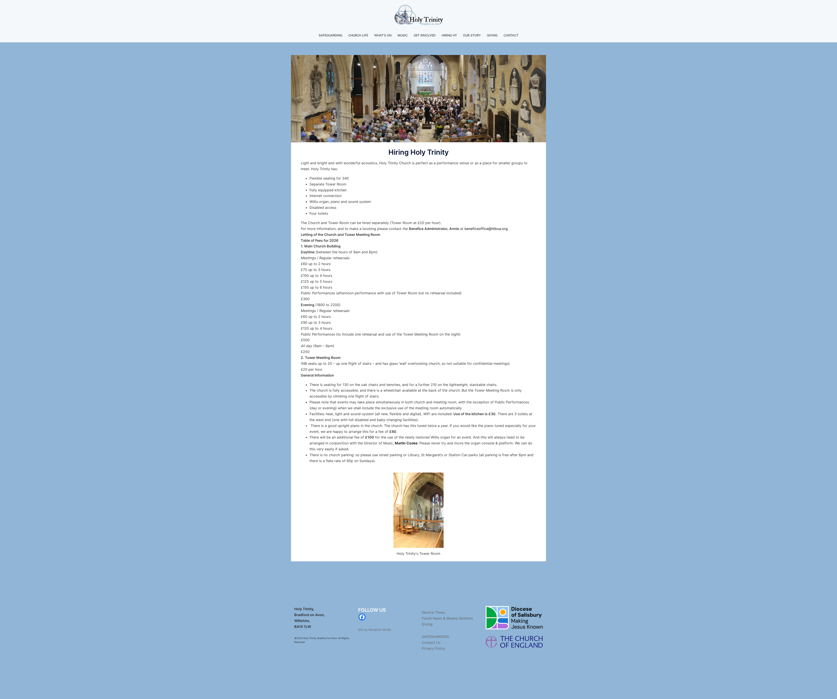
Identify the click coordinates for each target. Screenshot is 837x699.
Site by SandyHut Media (374, 629)
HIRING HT (449, 35)
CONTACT (511, 35)
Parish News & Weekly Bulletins (447, 618)
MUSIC (403, 35)
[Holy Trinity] (418, 16)
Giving (427, 624)
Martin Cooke (406, 443)
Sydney (370, 685)
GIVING (492, 35)
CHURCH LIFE (358, 35)
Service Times (433, 612)
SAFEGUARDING (330, 35)
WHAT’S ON (382, 35)
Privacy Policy (433, 648)
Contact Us (431, 642)
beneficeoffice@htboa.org (486, 228)
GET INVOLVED (425, 35)
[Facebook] (362, 616)
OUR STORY (472, 35)
